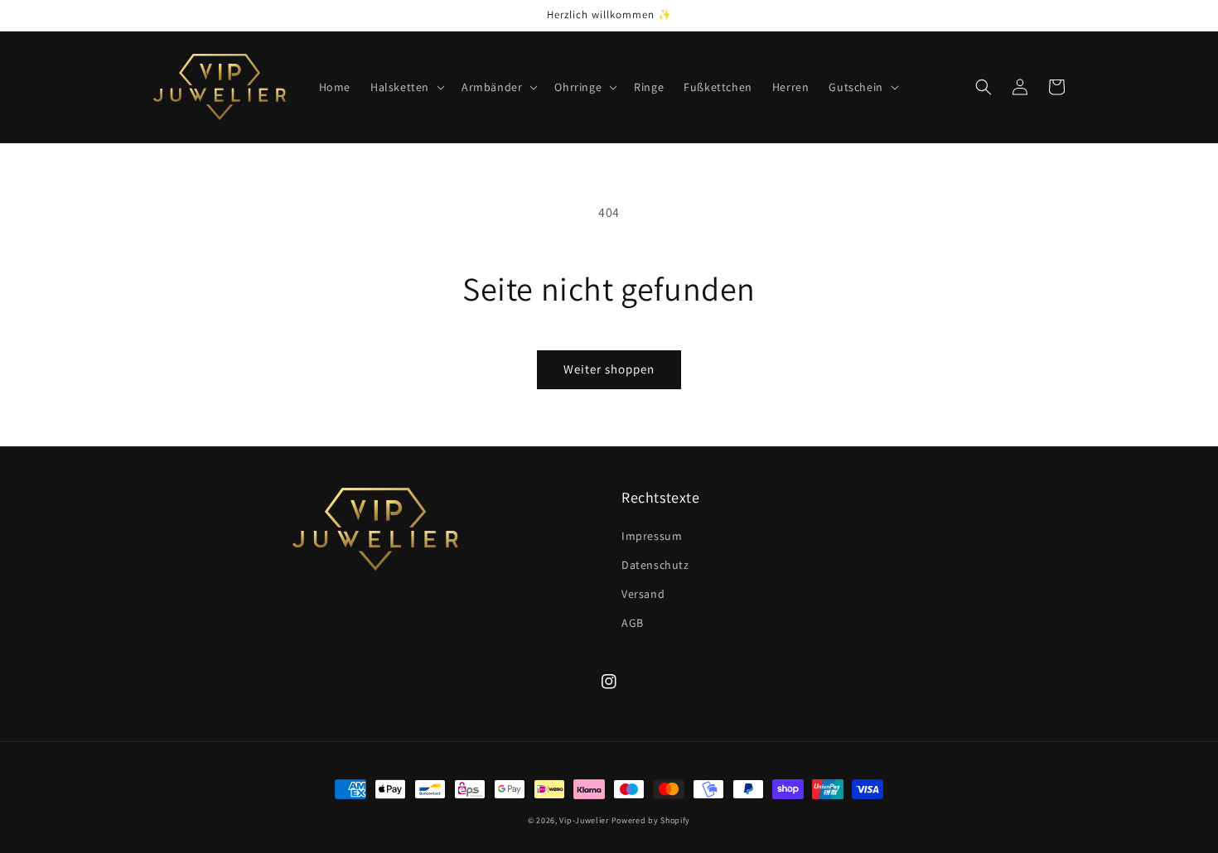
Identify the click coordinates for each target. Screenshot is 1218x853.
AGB (632, 622)
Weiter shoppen (609, 369)
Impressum (651, 535)
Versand (643, 593)
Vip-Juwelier (583, 820)
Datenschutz (655, 564)
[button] (406, 87)
